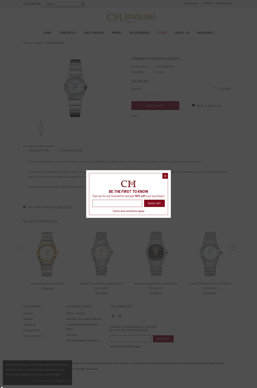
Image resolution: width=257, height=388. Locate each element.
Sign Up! (154, 203)
